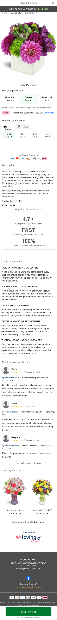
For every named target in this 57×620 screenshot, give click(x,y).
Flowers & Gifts (15, 12)
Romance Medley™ (30, 377)
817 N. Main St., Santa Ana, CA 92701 (28, 562)
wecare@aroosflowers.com (28, 568)
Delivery (9, 128)
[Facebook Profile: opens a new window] (28, 578)
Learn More (48, 112)
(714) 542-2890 (28, 565)
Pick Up (25, 126)
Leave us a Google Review (28, 587)
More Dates (48, 135)
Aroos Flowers (29, 3)
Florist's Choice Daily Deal (33, 445)
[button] (51, 613)
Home (4, 12)
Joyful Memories (29, 411)
